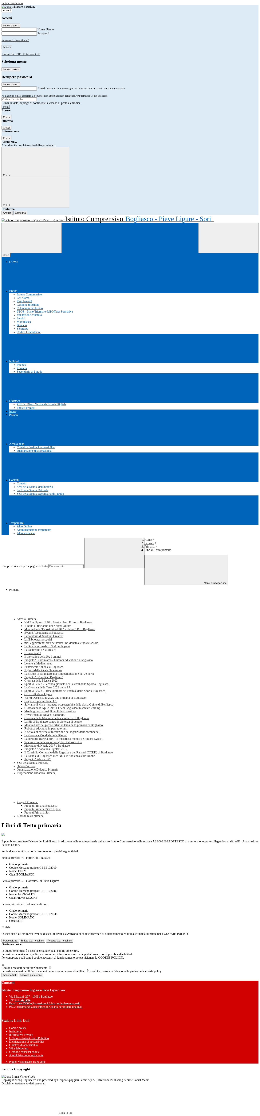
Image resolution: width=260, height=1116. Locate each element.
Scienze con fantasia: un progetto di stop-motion (53, 742)
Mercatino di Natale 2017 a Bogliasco (47, 745)
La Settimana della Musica (40, 649)
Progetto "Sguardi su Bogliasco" (43, 677)
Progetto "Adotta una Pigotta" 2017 (45, 749)
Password (43, 33)
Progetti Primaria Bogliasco (40, 805)
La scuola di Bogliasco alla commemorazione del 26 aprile (59, 673)
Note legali (15, 1031)
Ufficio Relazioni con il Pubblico (29, 1038)
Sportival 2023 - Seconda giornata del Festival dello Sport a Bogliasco (66, 684)
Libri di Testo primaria (30, 816)
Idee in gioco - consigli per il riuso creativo (50, 711)
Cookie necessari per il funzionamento (25, 967)
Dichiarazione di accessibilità (26, 1041)
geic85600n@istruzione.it (49, 1003)
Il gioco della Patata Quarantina (43, 670)
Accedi (7, 10)
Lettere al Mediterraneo (38, 663)
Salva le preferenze (31, 975)
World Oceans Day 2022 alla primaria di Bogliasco (55, 697)
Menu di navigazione (215, 583)
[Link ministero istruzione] (18, 6)
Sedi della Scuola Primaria (32, 762)
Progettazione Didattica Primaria (36, 773)
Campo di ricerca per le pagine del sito (25, 566)
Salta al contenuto (12, 3)
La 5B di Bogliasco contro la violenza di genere (53, 721)
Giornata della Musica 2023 (41, 680)
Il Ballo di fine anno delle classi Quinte (47, 625)
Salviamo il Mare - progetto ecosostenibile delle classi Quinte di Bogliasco (68, 704)
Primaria (149, 546)
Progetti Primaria (27, 802)
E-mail (41, 88)
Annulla (7, 212)
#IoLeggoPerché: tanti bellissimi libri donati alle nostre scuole (61, 643)
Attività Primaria (27, 619)
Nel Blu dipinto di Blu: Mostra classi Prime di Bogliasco (58, 622)
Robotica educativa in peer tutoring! (45, 728)
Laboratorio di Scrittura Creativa (43, 636)
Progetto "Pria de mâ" (37, 759)
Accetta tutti (60, 940)
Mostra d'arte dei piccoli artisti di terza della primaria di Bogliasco (63, 725)
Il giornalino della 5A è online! (42, 656)
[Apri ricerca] (228, 238)
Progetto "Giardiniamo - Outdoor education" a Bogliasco (58, 660)
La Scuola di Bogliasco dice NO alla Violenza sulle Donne (59, 755)
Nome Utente (45, 29)
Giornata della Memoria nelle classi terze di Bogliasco (56, 718)
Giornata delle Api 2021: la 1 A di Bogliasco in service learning (62, 708)
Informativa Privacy (21, 1034)
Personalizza (10, 940)
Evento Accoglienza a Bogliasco (43, 632)
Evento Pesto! (32, 653)
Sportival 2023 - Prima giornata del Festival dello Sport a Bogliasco (64, 690)
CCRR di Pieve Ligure (38, 694)
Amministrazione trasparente (26, 1055)
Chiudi (6, 117)
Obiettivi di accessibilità (23, 1045)
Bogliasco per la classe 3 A (40, 701)
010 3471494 (22, 1000)
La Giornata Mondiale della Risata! (45, 735)
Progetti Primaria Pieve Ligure (42, 809)
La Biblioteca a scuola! (38, 639)
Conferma (20, 212)
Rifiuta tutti (32, 940)
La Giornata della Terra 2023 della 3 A (47, 687)
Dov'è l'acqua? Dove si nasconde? (44, 714)
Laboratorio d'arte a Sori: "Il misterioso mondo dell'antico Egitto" (63, 738)
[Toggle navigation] (32, 238)
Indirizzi (149, 543)
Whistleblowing (18, 1048)
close (6, 255)
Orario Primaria (26, 766)
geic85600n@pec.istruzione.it (49, 1006)
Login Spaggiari (99, 95)
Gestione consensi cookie (24, 1051)
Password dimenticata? (15, 40)
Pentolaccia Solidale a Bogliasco (43, 666)
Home (148, 539)
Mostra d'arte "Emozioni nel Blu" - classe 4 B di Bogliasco (59, 629)
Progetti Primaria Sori (37, 812)
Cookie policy (17, 1027)
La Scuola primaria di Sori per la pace (47, 646)
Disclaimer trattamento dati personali (23, 1083)
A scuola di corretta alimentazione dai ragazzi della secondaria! (62, 731)
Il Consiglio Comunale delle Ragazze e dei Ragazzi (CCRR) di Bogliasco (68, 752)
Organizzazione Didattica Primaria (37, 769)
